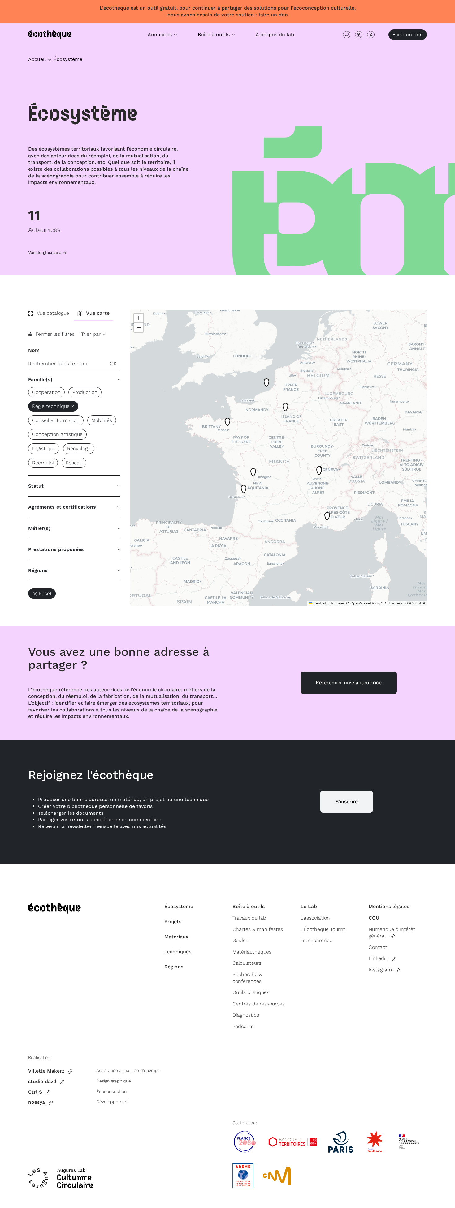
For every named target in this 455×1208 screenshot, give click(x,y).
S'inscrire (347, 802)
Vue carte (98, 313)
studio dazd (42, 1081)
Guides (240, 940)
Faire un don (407, 34)
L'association (315, 918)
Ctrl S (35, 1092)
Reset (45, 593)
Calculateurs (246, 963)
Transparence (316, 940)
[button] (245, 491)
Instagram (380, 970)
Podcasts (243, 1026)
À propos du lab (275, 34)
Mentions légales (389, 906)
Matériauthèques (251, 952)
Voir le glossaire (44, 252)
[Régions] (358, 34)
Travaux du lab (249, 918)
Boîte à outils (248, 906)
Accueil (37, 59)
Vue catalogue (53, 313)
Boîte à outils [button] (214, 34)
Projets (172, 921)
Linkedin (378, 958)
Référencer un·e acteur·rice (349, 682)
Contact (378, 947)
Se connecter (371, 34)
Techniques (177, 951)
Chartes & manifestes (257, 929)
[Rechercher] (346, 34)
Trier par (91, 334)
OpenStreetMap (364, 603)
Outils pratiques (250, 992)
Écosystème (68, 59)
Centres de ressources (258, 1004)
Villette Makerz (46, 1071)
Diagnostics (245, 1015)
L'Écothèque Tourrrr (323, 929)
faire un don (273, 15)
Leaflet (319, 603)
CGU (374, 918)
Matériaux (176, 937)
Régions (173, 967)
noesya (36, 1102)
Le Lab (309, 906)
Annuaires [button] (160, 34)
